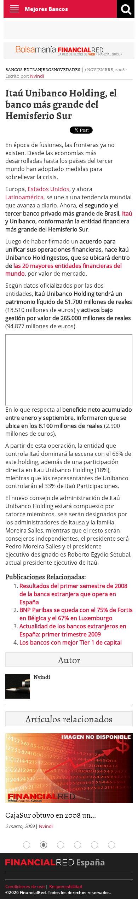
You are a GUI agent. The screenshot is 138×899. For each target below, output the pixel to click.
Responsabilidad (65, 886)
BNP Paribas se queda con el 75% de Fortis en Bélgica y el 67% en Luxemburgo (76, 614)
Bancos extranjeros (29, 69)
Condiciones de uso (25, 886)
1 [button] (26, 844)
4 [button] (77, 844)
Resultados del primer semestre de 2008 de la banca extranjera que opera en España (73, 594)
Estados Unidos (48, 189)
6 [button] (111, 844)
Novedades (67, 69)
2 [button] (43, 844)
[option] (69, 783)
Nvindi (37, 76)
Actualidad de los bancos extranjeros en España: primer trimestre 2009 (72, 630)
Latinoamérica (24, 197)
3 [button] (60, 844)
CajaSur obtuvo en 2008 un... (50, 815)
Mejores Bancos (46, 8)
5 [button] (94, 844)
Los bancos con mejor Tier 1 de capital (70, 642)
